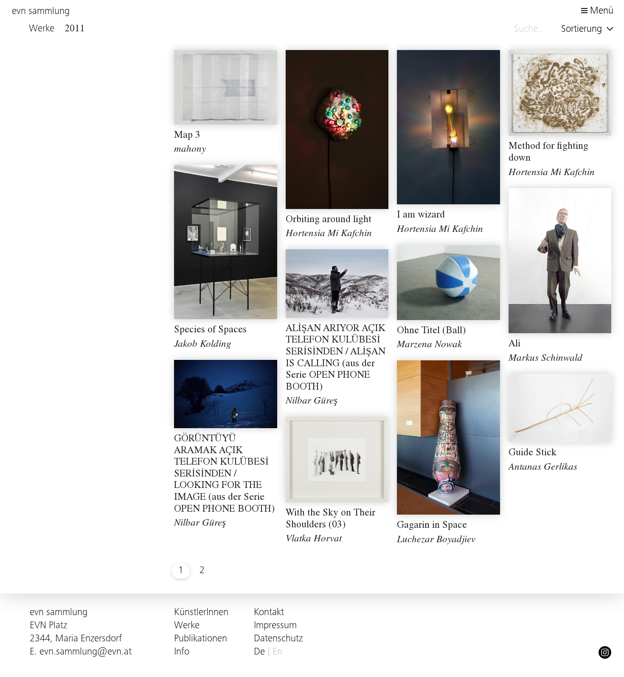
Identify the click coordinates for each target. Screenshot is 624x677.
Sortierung (582, 29)
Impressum (275, 626)
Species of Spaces (210, 330)
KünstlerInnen (201, 613)
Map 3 (187, 136)
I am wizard (421, 215)
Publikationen (200, 639)
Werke (187, 626)
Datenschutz (278, 639)
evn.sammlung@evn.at (85, 652)
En (277, 652)
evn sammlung (41, 12)
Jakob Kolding (202, 345)
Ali (514, 344)
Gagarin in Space (432, 526)
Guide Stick (533, 453)
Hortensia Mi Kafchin (329, 234)
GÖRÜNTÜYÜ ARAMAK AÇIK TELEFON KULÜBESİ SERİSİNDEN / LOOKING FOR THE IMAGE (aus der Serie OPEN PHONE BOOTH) (224, 475)
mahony (190, 150)
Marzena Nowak (429, 345)
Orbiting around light (328, 220)
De (259, 652)
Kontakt (269, 613)
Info (181, 652)
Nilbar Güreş (311, 402)
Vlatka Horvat (314, 539)
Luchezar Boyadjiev (436, 540)
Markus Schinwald (545, 359)
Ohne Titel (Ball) (431, 331)
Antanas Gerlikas (543, 468)
